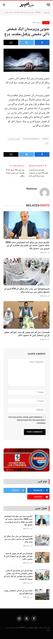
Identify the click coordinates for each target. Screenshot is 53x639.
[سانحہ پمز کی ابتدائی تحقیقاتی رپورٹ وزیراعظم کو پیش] (42, 594)
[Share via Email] (11, 42)
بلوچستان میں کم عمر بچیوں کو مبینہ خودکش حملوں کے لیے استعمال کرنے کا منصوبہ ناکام (26, 333)
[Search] (4, 5)
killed (45, 139)
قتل (47, 143)
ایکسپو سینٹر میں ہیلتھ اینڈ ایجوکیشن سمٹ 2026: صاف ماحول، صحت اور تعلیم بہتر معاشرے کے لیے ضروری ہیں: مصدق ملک (27, 246)
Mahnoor (31, 189)
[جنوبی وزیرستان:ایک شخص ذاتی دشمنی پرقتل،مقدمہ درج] (26, 60)
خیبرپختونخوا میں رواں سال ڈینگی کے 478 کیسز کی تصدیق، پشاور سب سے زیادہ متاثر (26, 290)
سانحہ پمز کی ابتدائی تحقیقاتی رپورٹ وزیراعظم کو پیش (18, 592)
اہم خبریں (45, 22)
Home (38, 12)
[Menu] (48, 5)
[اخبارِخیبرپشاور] (26, 5)
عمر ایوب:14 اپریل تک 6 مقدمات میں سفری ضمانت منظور (15, 173)
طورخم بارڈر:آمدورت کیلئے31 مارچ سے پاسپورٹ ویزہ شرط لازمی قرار (38, 173)
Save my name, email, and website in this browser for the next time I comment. (27, 420)
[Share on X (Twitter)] (26, 42)
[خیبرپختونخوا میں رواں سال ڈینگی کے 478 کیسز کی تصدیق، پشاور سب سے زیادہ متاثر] (26, 271)
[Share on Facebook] (42, 42)
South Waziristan (31, 139)
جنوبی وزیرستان (14, 139)
